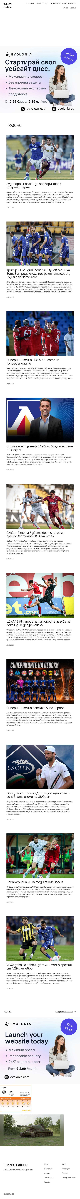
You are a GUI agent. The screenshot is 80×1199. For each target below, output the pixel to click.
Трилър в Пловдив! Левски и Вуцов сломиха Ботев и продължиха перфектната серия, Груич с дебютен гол (38, 273)
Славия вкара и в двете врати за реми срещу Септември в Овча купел (35, 534)
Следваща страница (66, 1011)
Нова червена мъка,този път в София (34, 882)
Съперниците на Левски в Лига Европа (35, 707)
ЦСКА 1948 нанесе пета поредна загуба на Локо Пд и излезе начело (38, 623)
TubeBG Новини (7, 5)
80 (10, 1011)
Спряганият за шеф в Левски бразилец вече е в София (39, 447)
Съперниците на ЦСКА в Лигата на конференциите (32, 361)
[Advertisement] (40, 29)
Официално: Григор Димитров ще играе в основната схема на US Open (37, 794)
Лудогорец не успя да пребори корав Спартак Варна (33, 185)
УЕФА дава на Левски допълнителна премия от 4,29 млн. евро (39, 966)
